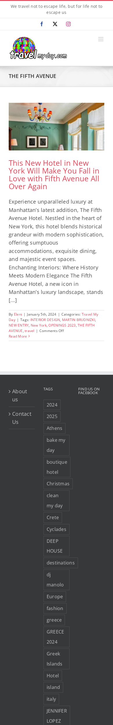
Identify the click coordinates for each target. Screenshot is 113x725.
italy (51, 699)
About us (19, 395)
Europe (55, 596)
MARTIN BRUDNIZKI (78, 319)
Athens (55, 428)
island (53, 687)
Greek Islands (55, 659)
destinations (61, 563)
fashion (55, 608)
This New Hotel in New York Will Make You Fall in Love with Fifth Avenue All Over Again (54, 174)
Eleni (18, 314)
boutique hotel (57, 467)
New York (39, 325)
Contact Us (21, 417)
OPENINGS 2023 (62, 325)
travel (29, 330)
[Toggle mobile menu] (101, 39)
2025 (52, 416)
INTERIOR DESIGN (45, 319)
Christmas (58, 483)
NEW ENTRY (19, 325)
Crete (53, 517)
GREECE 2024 (55, 637)
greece (54, 620)
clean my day (55, 500)
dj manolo (55, 579)
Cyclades (56, 529)
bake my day (56, 445)
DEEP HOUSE (55, 546)
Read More (18, 336)
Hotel (53, 675)
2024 (52, 405)
